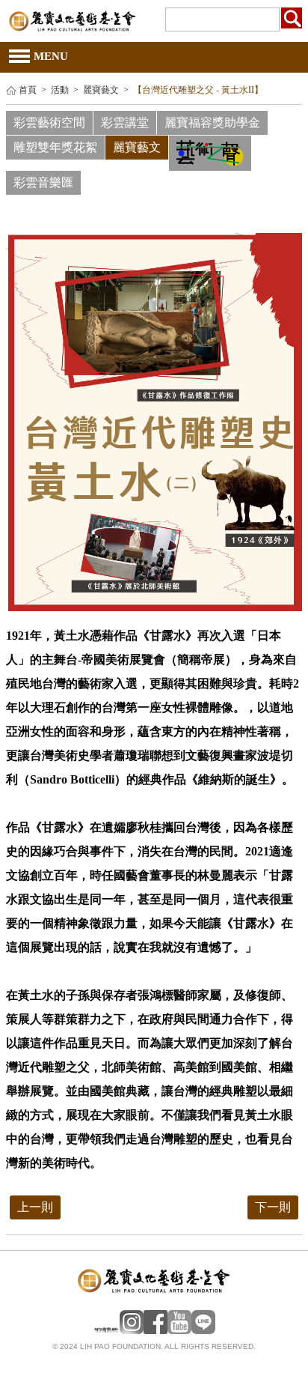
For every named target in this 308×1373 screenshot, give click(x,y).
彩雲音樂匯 (43, 182)
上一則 (35, 1207)
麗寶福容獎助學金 (212, 122)
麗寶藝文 (101, 90)
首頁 (28, 90)
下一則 (273, 1207)
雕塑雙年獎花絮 (55, 147)
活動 (60, 90)
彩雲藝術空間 (49, 122)
